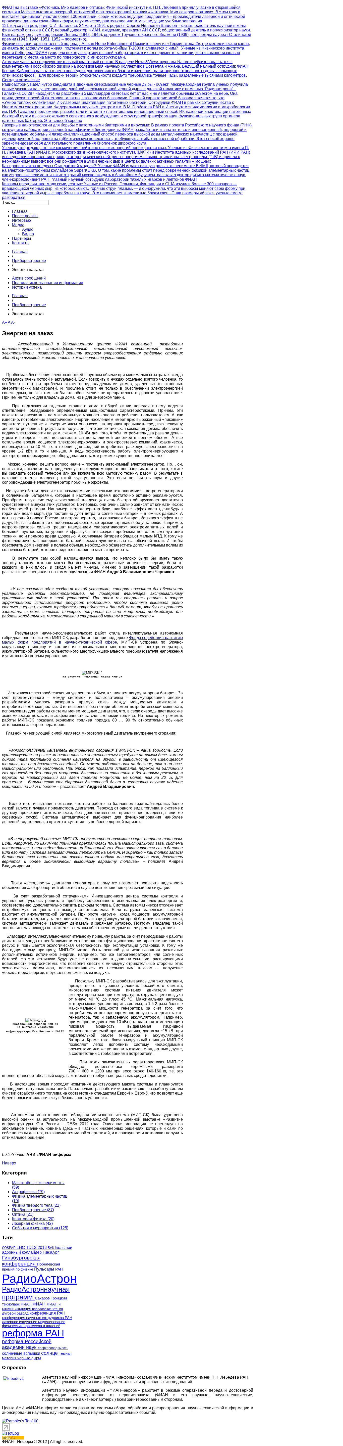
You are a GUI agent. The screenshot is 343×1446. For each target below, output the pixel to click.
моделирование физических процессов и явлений (33, 1324)
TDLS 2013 (37, 1247)
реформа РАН (33, 1333)
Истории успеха (27, 287)
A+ (4, 322)
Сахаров (43, 1298)
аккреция (23, 1309)
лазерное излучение (20, 1322)
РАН (59, 1269)
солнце (50, 1353)
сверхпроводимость (53, 1348)
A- (13, 322)
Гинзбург (51, 1252)
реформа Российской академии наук (26, 1344)
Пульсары (44, 1269)
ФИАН (39, 1303)
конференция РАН (47, 1313)
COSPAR (9, 1248)
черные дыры (29, 1358)
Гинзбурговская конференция (21, 1261)
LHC (21, 1247)
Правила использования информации (47, 283)
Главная (20, 251)
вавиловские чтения (47, 1309)
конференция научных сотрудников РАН (37, 1318)
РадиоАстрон (39, 1278)
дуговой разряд (16, 1313)
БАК (51, 1248)
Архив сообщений (29, 278)
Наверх (9, 1163)
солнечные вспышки (21, 1353)
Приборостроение (29, 260)
